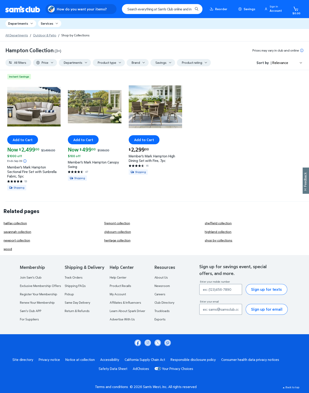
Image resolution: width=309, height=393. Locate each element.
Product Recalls (120, 286)
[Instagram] (147, 342)
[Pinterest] (167, 342)
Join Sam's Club (31, 277)
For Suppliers (29, 319)
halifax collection (15, 223)
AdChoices (141, 368)
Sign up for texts (266, 289)
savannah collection (17, 232)
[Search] (196, 9)
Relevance (280, 62)
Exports (160, 319)
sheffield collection (218, 223)
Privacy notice (49, 359)
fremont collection (117, 223)
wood (8, 249)
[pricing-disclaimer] (302, 50)
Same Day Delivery (77, 302)
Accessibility (109, 359)
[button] (273, 9)
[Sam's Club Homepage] (22, 9)
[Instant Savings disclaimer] (25, 161)
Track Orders (74, 277)
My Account (118, 294)
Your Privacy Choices (177, 368)
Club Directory (164, 302)
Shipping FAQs (75, 286)
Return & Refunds (77, 311)
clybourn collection (117, 232)
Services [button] (47, 23)
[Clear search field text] (186, 9)
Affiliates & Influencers (125, 302)
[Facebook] (137, 342)
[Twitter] (157, 342)
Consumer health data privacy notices (250, 359)
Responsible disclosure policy (193, 359)
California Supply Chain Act (145, 359)
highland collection (218, 232)
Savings (249, 9)
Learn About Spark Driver (127, 311)
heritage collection (117, 240)
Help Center (118, 277)
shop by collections (218, 240)
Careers (159, 294)
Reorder (221, 9)
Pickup (69, 294)
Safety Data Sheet (113, 368)
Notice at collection (80, 359)
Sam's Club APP (30, 311)
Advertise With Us (122, 319)
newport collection (17, 240)
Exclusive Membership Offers (40, 286)
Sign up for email (266, 309)
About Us (161, 277)
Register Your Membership (38, 294)
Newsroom (162, 286)
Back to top (292, 387)
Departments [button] (18, 23)
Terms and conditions (111, 386)
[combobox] (162, 9)
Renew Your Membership (37, 302)
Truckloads (162, 311)
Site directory (22, 359)
